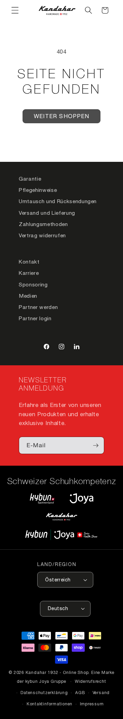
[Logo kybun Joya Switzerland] (61, 535)
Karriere (29, 273)
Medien (28, 296)
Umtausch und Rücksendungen (58, 201)
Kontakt (29, 261)
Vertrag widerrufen (42, 235)
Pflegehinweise (38, 190)
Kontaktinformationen (49, 703)
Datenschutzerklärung (44, 692)
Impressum (92, 703)
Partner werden (38, 307)
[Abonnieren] (95, 445)
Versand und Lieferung (47, 213)
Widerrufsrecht (90, 681)
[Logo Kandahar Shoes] (61, 516)
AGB (80, 692)
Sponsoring (33, 284)
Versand (101, 692)
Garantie (30, 178)
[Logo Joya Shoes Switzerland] (81, 498)
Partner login (35, 318)
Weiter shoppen (61, 116)
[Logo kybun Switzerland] (42, 498)
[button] (15, 10)
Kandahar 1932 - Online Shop (57, 672)
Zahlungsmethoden (43, 224)
